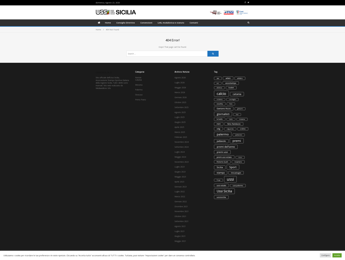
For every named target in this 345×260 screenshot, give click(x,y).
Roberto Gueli (222, 162)
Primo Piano (140, 99)
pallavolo (221, 141)
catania (237, 94)
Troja (218, 180)
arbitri (228, 78)
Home (108, 22)
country (220, 104)
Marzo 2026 (180, 92)
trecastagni (236, 172)
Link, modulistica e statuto (171, 22)
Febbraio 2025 (181, 137)
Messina (138, 85)
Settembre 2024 (182, 147)
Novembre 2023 (182, 162)
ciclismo (219, 99)
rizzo (240, 157)
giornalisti (223, 114)
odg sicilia (230, 129)
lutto (231, 119)
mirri (219, 124)
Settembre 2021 (182, 221)
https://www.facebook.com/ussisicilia (245, 2)
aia (218, 78)
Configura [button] (325, 255)
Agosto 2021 (180, 226)
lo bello (220, 119)
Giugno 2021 (180, 236)
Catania (138, 80)
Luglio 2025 (180, 117)
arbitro (240, 78)
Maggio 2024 (180, 157)
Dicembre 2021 (181, 206)
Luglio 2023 (180, 166)
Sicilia (220, 167)
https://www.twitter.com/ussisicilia (248, 2)
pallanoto (238, 135)
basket (231, 87)
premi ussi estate (224, 157)
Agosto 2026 (180, 77)
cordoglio (232, 99)
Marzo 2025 (180, 132)
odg (218, 128)
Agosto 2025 (180, 112)
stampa (221, 172)
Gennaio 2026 (181, 97)
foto (230, 104)
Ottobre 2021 (180, 216)
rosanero (238, 162)
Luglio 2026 (180, 82)
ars (218, 83)
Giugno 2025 (180, 122)
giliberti (240, 109)
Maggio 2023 (180, 176)
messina (242, 119)
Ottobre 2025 (180, 102)
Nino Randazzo (234, 124)
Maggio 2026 (180, 87)
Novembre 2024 (182, 142)
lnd (237, 114)
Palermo (139, 89)
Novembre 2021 (182, 211)
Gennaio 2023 (181, 186)
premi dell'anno (226, 146)
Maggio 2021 (180, 241)
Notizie (138, 77)
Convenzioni (146, 22)
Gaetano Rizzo (224, 108)
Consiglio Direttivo (125, 22)
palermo (223, 134)
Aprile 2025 (179, 127)
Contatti (194, 22)
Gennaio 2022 (181, 201)
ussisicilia (221, 197)
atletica (219, 88)
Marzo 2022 (180, 196)
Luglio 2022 (180, 191)
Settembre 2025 (182, 107)
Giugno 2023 (180, 171)
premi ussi (222, 152)
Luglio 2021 (180, 231)
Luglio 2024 (180, 152)
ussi (230, 179)
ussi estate (221, 185)
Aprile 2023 (179, 181)
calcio (221, 93)
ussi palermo (238, 185)
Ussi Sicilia (224, 191)
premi (236, 141)
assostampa (230, 83)
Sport (233, 167)
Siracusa (138, 94)
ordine (243, 129)
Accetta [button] (337, 255)
